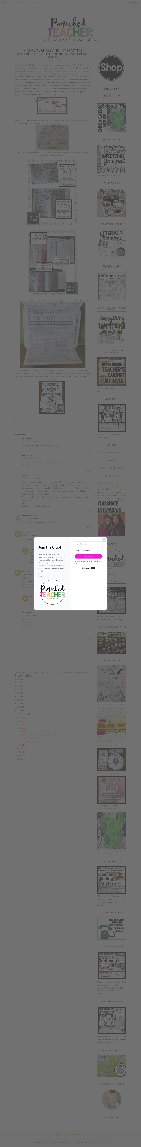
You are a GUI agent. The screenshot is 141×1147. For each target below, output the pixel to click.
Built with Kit (88, 568)
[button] (52, 593)
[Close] (104, 540)
